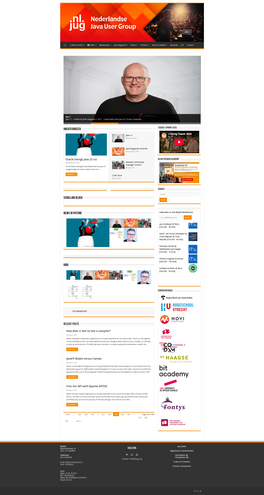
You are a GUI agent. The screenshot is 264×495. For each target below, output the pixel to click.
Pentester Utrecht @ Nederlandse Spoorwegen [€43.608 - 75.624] (170, 249)
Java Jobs (182, 446)
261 (129, 414)
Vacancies (174, 45)
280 (146, 418)
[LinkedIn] (132, 454)
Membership (104, 45)
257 (103, 414)
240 (86, 414)
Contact (190, 45)
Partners (144, 45)
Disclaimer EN (181, 457)
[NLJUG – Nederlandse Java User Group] (132, 22)
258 (109, 414)
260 (122, 414)
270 (139, 418)
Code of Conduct (182, 462)
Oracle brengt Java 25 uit (81, 159)
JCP (182, 45)
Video (92, 45)
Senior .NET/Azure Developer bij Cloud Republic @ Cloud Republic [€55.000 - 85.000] (173, 237)
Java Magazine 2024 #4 (136, 148)
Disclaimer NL (181, 455)
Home (65, 45)
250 (92, 414)
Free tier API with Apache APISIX (86, 386)
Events (133, 45)
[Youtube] (137, 454)
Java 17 (68, 117)
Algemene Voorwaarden (181, 451)
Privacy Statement (182, 466)
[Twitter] (127, 454)
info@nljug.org (136, 459)
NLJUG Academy (159, 45)
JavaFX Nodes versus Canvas (84, 358)
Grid (66, 265)
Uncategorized (72, 129)
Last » (78, 421)
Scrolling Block (73, 198)
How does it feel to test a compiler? (88, 331)
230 (79, 414)
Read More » (71, 174)
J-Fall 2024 (117, 175)
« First (67, 414)
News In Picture (73, 213)
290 (66, 421)
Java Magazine (120, 45)
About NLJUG (77, 45)
